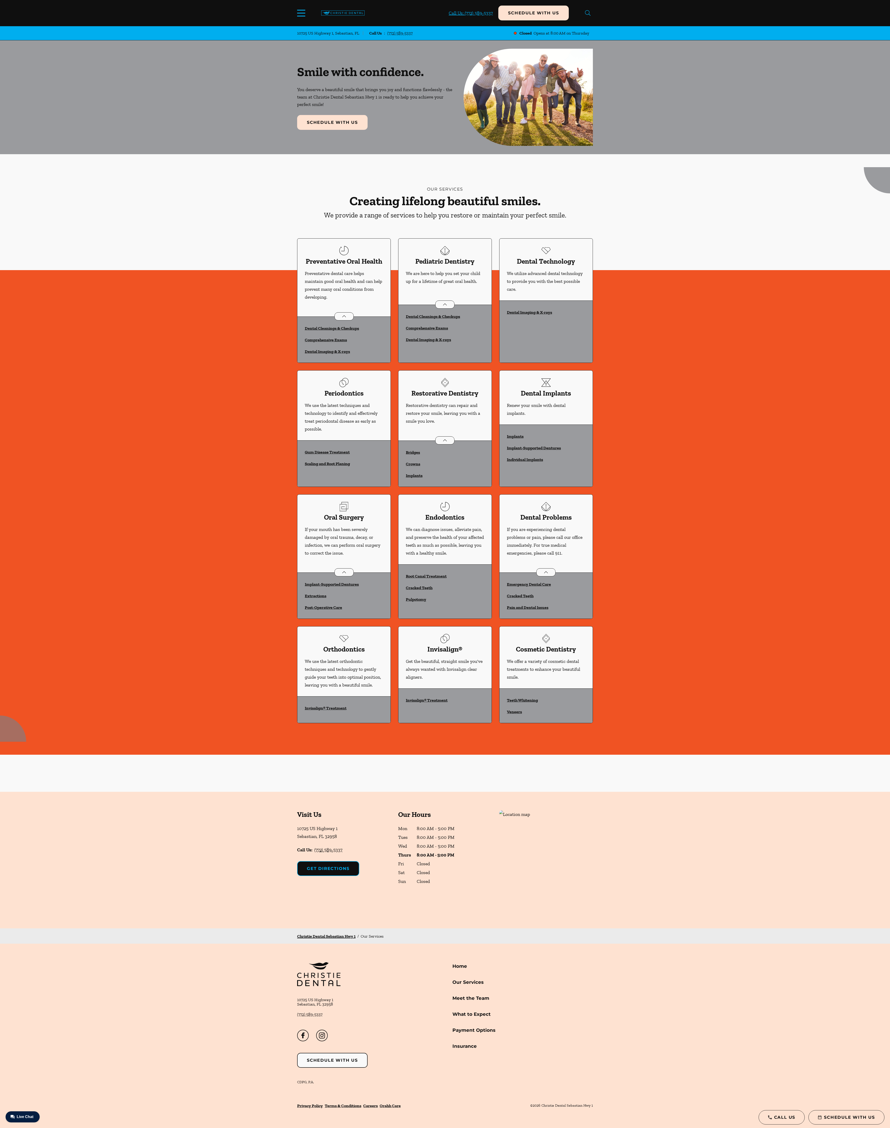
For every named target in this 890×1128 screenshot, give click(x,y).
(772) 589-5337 (400, 33)
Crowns (413, 464)
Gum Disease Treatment (327, 452)
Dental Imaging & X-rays (327, 351)
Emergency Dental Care (529, 584)
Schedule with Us (533, 13)
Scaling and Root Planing (327, 463)
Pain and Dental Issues (527, 607)
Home (459, 966)
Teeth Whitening (522, 700)
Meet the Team (470, 998)
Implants (414, 475)
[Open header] (302, 13)
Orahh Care (390, 1105)
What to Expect (471, 1014)
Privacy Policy (310, 1105)
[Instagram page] (322, 1035)
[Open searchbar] (588, 13)
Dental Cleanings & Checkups (332, 328)
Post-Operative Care (323, 607)
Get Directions (328, 868)
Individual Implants (525, 459)
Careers (370, 1105)
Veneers (514, 711)
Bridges (413, 452)
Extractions (315, 595)
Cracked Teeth (419, 587)
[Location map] (546, 860)
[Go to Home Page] (343, 13)
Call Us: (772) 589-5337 (471, 13)
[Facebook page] (303, 1035)
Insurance (464, 1046)
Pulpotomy (416, 599)
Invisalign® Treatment (325, 708)
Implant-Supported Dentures (534, 448)
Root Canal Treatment (426, 576)
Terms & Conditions (343, 1105)
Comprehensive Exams (326, 339)
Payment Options (474, 1030)
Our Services (468, 982)
